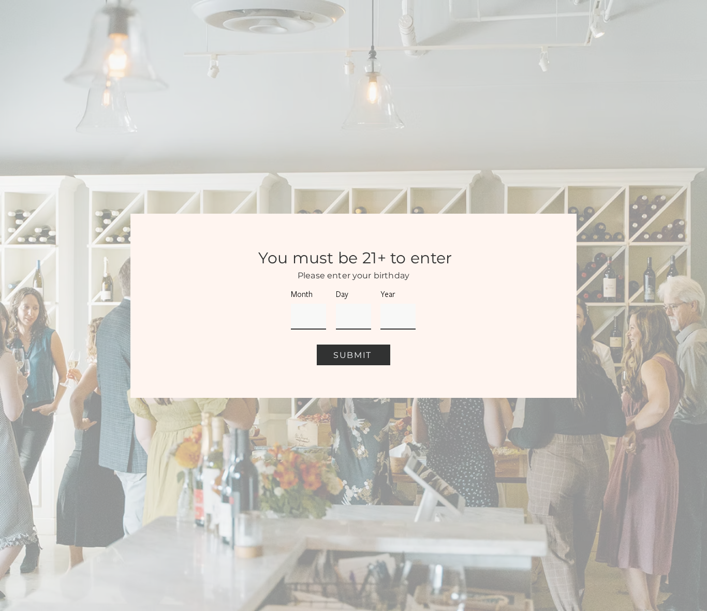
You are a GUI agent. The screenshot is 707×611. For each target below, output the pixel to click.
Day (342, 294)
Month (302, 294)
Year (387, 294)
